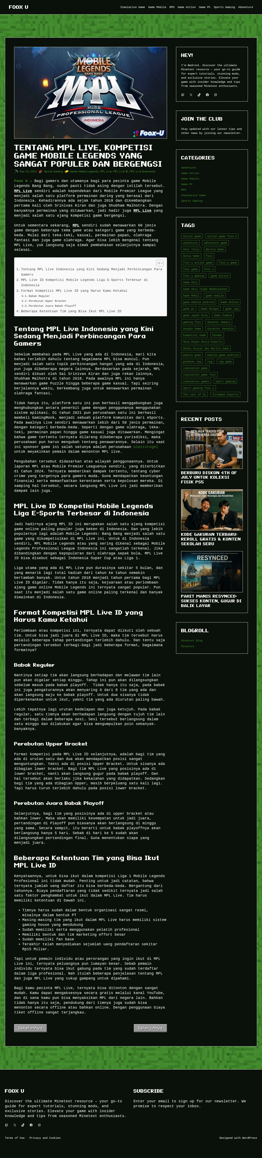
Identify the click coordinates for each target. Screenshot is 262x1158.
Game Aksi (190, 282)
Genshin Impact (218, 322)
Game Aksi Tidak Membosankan (205, 289)
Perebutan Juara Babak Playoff (52, 306)
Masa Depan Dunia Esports (202, 341)
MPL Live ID (120, 171)
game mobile (215, 295)
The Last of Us (194, 394)
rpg (209, 361)
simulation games (196, 381)
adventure (190, 242)
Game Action (190, 173)
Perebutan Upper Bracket (47, 301)
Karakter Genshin (220, 328)
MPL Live (106, 171)
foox (209, 256)
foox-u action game (197, 262)
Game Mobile (190, 178)
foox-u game (228, 262)
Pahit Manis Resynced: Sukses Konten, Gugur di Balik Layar (211, 601)
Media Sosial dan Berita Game (206, 348)
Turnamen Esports (225, 394)
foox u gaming (193, 275)
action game (192, 236)
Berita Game (215, 249)
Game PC (187, 184)
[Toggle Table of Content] (158, 263)
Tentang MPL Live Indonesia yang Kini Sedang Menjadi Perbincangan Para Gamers (91, 271)
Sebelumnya (30, 1028)
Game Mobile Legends (84, 171)
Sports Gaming (53, 171)
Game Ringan (210, 308)
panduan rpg (192, 361)
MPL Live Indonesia (142, 171)
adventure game (215, 242)
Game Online (229, 302)
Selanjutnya (150, 1028)
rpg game (225, 361)
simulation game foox (199, 374)
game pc (188, 308)
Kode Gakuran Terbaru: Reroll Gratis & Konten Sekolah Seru (211, 539)
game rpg (231, 308)
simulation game (195, 368)
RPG (183, 189)
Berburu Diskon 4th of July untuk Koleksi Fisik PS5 (209, 477)
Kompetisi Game (194, 335)
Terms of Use (15, 1138)
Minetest (187, 646)
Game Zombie (223, 315)
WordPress (249, 1138)
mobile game (192, 355)
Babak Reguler (39, 296)
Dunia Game (191, 256)
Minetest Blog (191, 640)
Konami (217, 335)
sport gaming (225, 381)
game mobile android (198, 302)
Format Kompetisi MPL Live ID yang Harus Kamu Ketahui (75, 291)
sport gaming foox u (198, 388)
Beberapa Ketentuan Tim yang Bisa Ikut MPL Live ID (71, 311)
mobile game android (222, 355)
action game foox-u (222, 236)
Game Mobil (191, 295)
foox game (190, 269)
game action (220, 275)
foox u (209, 269)
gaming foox (192, 322)
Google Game (192, 328)
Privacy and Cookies (45, 1138)
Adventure (188, 167)
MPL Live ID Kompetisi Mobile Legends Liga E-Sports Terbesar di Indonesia (84, 282)
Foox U (18, 7)
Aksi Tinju (191, 249)
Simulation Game (193, 195)
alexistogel (145, 447)
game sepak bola (195, 315)
